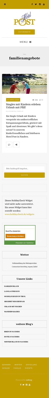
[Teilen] (22, 144)
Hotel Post (9, 231)
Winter (18, 365)
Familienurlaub (11, 286)
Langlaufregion (12, 291)
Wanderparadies (12, 312)
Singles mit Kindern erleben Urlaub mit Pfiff (23, 105)
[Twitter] (28, 144)
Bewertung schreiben (15, 236)
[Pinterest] (34, 144)
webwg (29, 380)
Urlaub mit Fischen (13, 306)
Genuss (6, 368)
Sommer (6, 365)
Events (28, 368)
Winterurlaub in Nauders (16, 342)
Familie (20, 111)
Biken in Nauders (12, 332)
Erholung (31, 365)
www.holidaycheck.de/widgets (19, 214)
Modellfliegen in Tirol (15, 296)
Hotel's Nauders (11, 337)
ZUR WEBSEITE (24, 32)
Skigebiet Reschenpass (14, 301)
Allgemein (11, 111)
